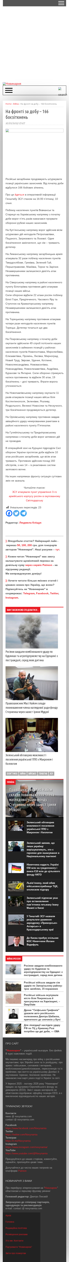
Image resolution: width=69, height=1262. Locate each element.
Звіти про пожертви (16, 1253)
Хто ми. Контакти (14, 1240)
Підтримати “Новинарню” (19, 1247)
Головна (10, 1222)
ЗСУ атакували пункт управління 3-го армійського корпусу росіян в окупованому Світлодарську (34, 496)
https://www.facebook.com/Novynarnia (26, 1128)
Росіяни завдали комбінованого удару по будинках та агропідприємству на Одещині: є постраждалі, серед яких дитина (32, 656)
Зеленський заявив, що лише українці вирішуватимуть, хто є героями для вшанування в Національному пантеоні (43, 850)
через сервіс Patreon (38, 565)
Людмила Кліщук (30, 522)
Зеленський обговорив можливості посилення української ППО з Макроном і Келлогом (29, 759)
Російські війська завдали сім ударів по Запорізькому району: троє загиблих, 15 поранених (43, 985)
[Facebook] (9, 513)
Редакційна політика (16, 1228)
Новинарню (51, 1187)
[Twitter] (16, 513)
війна (23, 773)
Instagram (12, 597)
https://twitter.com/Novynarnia (21, 1134)
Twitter (54, 593)
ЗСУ (51, 773)
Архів (8, 1215)
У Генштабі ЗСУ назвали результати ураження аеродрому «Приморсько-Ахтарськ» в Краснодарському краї (42, 923)
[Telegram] (23, 513)
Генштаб (43, 773)
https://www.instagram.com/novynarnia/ (26, 1147)
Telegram (29, 593)
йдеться (19, 194)
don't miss (12, 773)
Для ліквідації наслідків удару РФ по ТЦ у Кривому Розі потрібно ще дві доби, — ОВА (42, 1028)
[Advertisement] (34, 44)
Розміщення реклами (17, 1234)
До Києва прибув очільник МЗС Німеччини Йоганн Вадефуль (43, 941)
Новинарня (13, 1050)
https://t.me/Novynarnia (18, 1140)
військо (32, 773)
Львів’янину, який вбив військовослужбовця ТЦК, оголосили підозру (42, 886)
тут (57, 549)
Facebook (42, 593)
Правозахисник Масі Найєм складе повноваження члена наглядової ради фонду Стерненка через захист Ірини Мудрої (32, 707)
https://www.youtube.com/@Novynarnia (26, 1153)
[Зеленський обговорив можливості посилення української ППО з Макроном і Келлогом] (32, 751)
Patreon (22, 1170)
